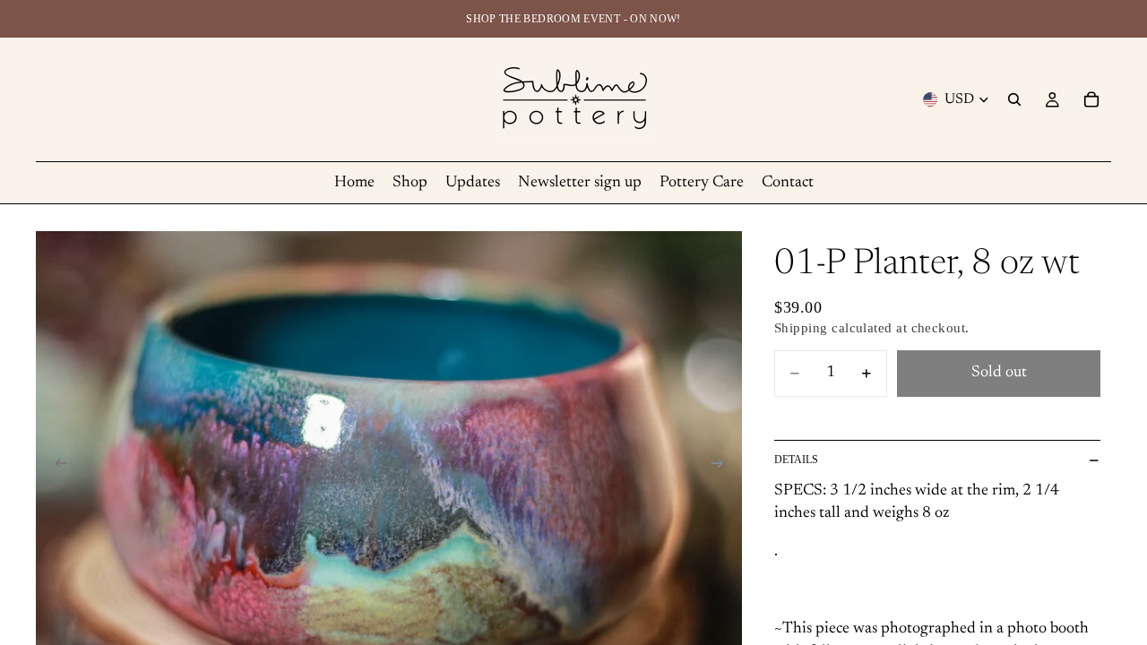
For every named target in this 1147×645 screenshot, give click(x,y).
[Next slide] (722, 466)
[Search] (1014, 99)
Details (796, 459)
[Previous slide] (55, 466)
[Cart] (1091, 99)
